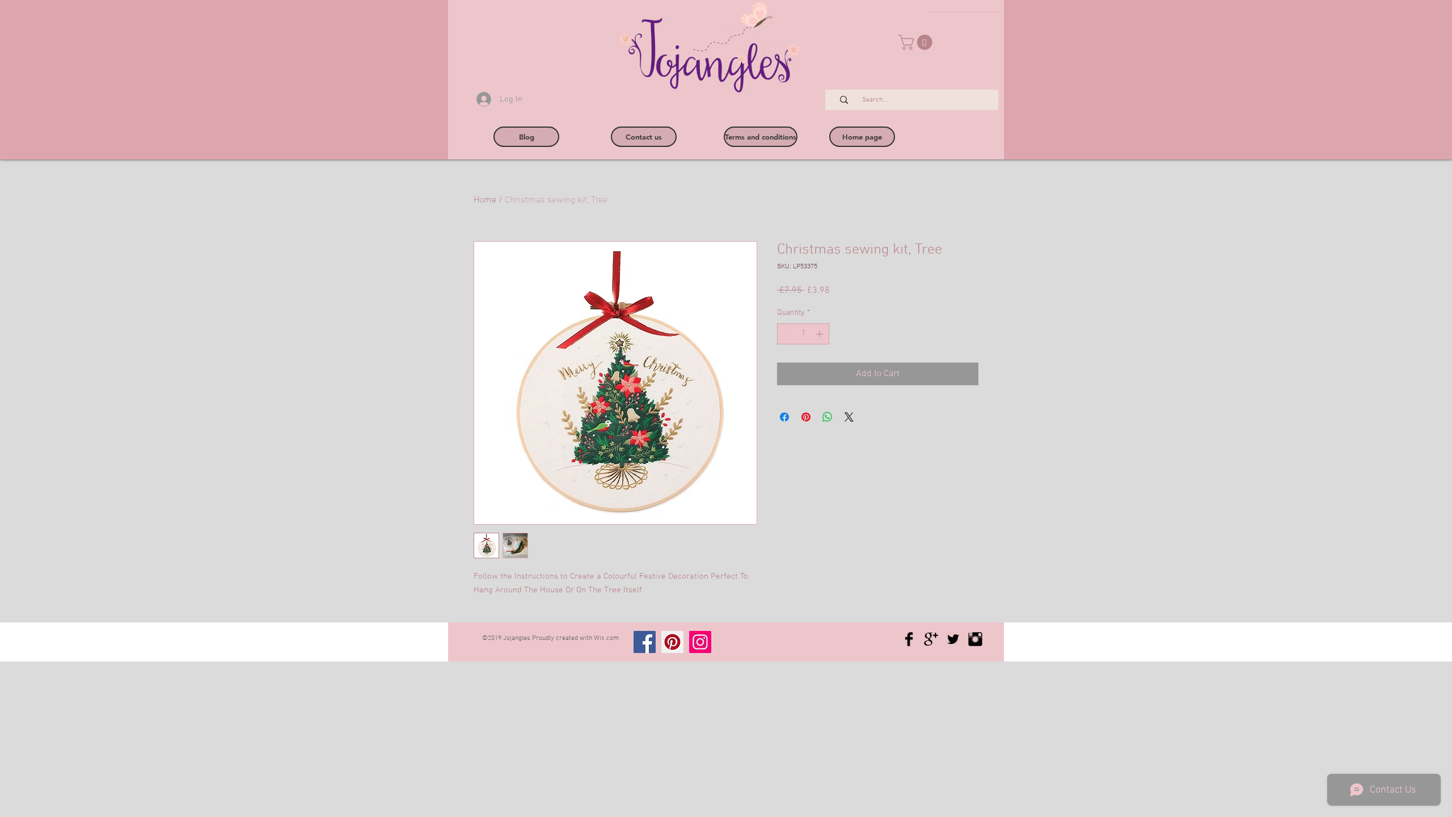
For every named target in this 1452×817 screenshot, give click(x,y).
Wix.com (606, 638)
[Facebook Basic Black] (909, 639)
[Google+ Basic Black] (931, 639)
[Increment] (820, 334)
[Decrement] (786, 334)
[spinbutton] (803, 334)
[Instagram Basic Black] (975, 639)
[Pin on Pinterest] (806, 417)
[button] (917, 42)
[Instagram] (700, 642)
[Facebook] (645, 642)
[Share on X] (849, 417)
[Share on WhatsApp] (827, 417)
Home (485, 200)
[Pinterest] (672, 642)
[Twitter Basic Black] (953, 639)
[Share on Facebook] (784, 417)
